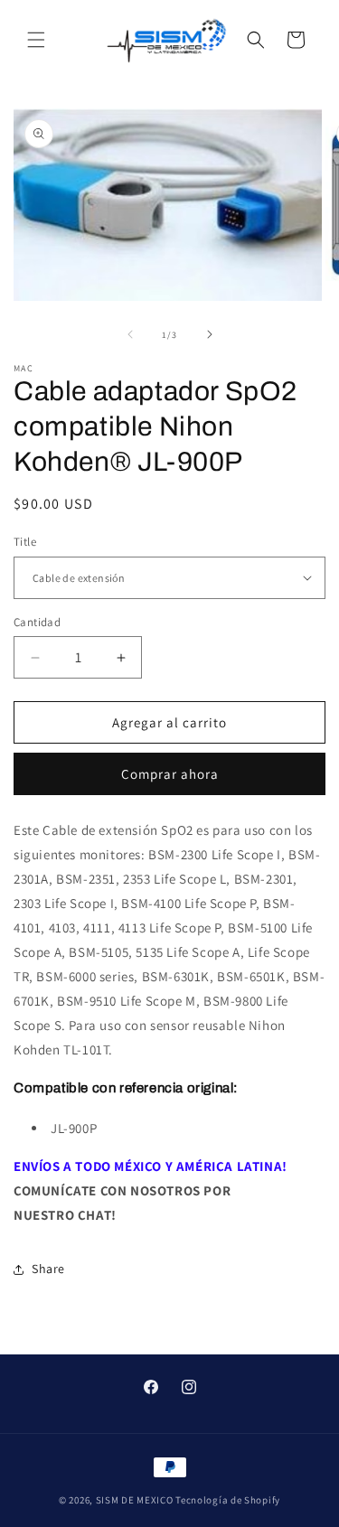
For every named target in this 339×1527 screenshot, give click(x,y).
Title (25, 541)
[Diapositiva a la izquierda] (130, 334)
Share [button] (48, 1268)
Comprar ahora (170, 773)
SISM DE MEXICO (135, 1500)
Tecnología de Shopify (227, 1500)
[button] (36, 40)
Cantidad (37, 622)
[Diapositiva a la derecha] (210, 334)
